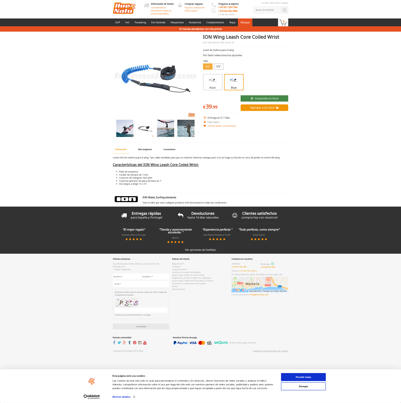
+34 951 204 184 (227, 7)
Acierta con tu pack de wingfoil (186, 272)
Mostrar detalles (121, 396)
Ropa (232, 22)
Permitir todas (303, 377)
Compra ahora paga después (242, 342)
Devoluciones (178, 289)
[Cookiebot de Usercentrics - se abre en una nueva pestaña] (91, 397)
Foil (127, 22)
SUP (117, 22)
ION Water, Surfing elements (159, 197)
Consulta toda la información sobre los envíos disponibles (161, 10)
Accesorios (195, 22)
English (285, 3)
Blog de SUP (178, 263)
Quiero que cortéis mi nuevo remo (188, 275)
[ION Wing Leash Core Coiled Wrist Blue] (155, 76)
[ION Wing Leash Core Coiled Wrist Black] (145, 128)
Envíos (175, 286)
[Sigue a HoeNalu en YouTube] (145, 342)
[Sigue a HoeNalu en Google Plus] (125, 342)
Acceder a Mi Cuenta (270, 3)
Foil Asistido (158, 22)
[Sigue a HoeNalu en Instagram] (140, 342)
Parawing (140, 22)
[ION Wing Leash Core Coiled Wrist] (124, 128)
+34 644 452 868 (227, 11)
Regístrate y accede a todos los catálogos (191, 277)
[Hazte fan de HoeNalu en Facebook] (115, 342)
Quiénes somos (179, 269)
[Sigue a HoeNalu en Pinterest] (135, 342)
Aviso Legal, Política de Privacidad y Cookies (192, 280)
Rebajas (245, 22)
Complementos (215, 22)
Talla (205, 61)
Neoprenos (177, 22)
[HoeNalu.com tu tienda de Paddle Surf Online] (124, 7)
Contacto (176, 266)
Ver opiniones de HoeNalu (200, 250)
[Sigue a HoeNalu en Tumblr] (130, 342)
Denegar (303, 386)
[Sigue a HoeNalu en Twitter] (120, 342)
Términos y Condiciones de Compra (189, 283)
